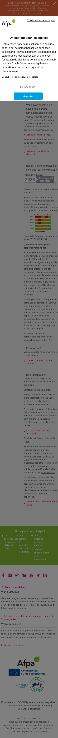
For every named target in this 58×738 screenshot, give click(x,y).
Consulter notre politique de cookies (20, 77)
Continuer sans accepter (41, 20)
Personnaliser (28, 87)
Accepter (28, 96)
